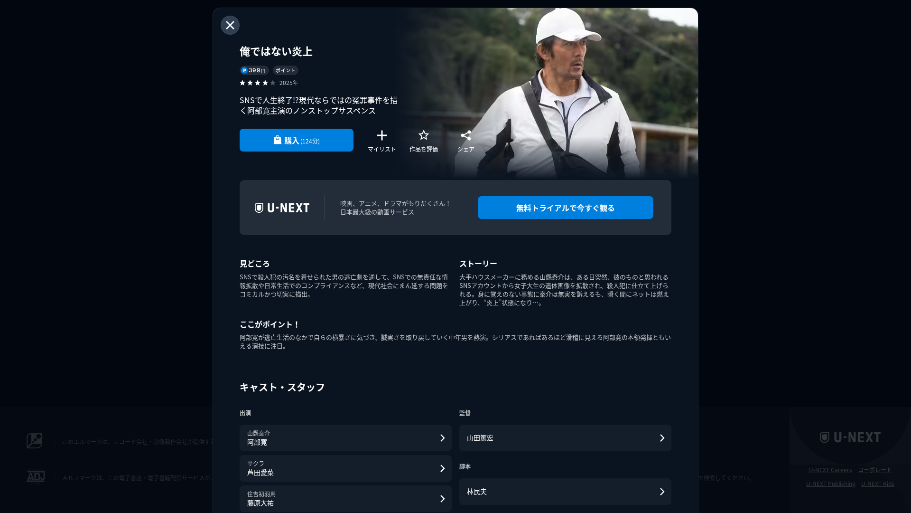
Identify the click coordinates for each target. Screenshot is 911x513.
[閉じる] (230, 25)
